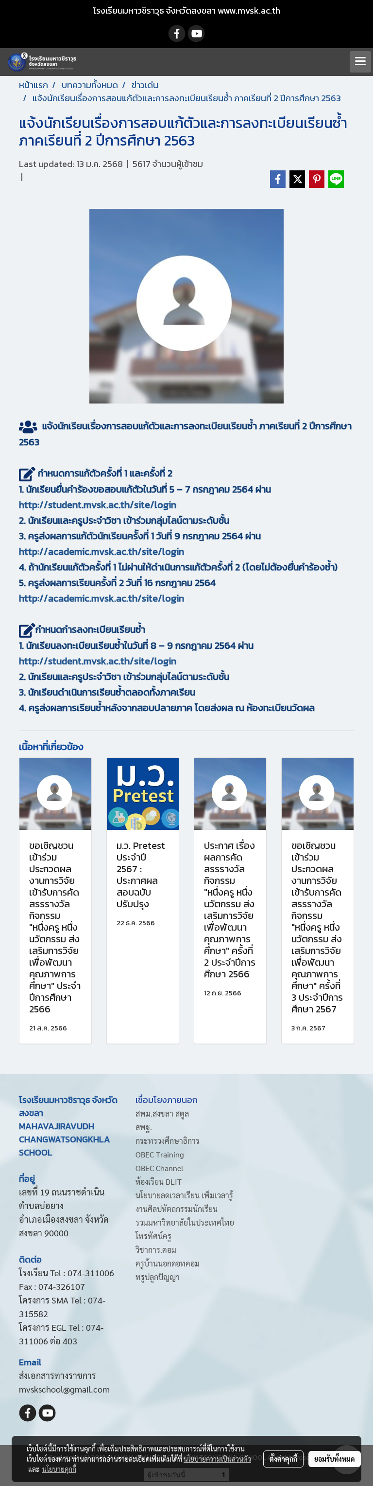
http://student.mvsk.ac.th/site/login (97, 504)
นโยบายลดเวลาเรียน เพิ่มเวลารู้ (184, 1195)
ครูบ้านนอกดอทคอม (168, 1263)
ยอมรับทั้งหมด (334, 1458)
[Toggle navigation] (360, 62)
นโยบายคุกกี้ (59, 1469)
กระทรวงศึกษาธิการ (168, 1141)
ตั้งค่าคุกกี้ (283, 1458)
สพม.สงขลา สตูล (162, 1113)
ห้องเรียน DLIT (159, 1181)
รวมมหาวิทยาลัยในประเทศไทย (185, 1222)
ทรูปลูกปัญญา (158, 1277)
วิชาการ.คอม (156, 1250)
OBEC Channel (160, 1168)
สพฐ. (144, 1127)
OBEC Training (160, 1154)
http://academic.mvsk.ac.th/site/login (101, 551)
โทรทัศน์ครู (153, 1236)
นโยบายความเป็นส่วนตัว (217, 1458)
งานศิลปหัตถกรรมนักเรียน (177, 1209)
